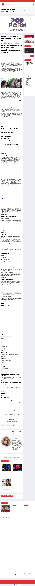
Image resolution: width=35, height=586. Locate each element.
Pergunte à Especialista (29, 87)
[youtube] (32, 0)
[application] (29, 50)
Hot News (27, 82)
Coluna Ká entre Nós (29, 72)
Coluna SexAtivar (28, 76)
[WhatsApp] (11, 425)
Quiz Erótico (28, 89)
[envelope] (7, 425)
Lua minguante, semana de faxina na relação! (7, 457)
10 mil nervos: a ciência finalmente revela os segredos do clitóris (16, 474)
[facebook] (2, 425)
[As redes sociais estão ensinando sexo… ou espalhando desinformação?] (6, 482)
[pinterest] (9, 425)
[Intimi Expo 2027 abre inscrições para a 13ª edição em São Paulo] (6, 467)
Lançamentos (28, 83)
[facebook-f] (31, 0)
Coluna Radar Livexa (29, 75)
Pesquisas (27, 88)
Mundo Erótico (28, 85)
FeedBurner (15, 421)
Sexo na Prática (28, 92)
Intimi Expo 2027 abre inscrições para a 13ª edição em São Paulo (6, 474)
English (27, 80)
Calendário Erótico (29, 62)
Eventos (27, 81)
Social (27, 94)
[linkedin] (4, 425)
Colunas (27, 77)
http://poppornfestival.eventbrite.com (8, 118)
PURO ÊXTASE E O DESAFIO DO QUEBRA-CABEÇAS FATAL (16, 457)
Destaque (27, 79)
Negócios (27, 86)
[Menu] (33, 4)
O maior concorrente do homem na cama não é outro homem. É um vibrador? (6, 514)
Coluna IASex (26, 505)
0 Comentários (17, 43)
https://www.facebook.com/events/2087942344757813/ (11, 400)
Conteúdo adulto (28, 78)
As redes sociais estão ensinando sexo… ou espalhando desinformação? (5, 489)
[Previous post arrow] (1, 456)
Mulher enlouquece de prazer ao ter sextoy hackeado (27, 571)
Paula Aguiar (8, 517)
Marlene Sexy (28, 84)
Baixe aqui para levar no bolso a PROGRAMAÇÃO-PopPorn (11, 412)
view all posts (14, 451)
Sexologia (27, 93)
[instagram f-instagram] (33, 0)
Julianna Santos (4, 43)
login (9, 497)
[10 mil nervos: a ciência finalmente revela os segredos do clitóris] (17, 467)
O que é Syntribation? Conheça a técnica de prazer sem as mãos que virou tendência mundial (17, 572)
